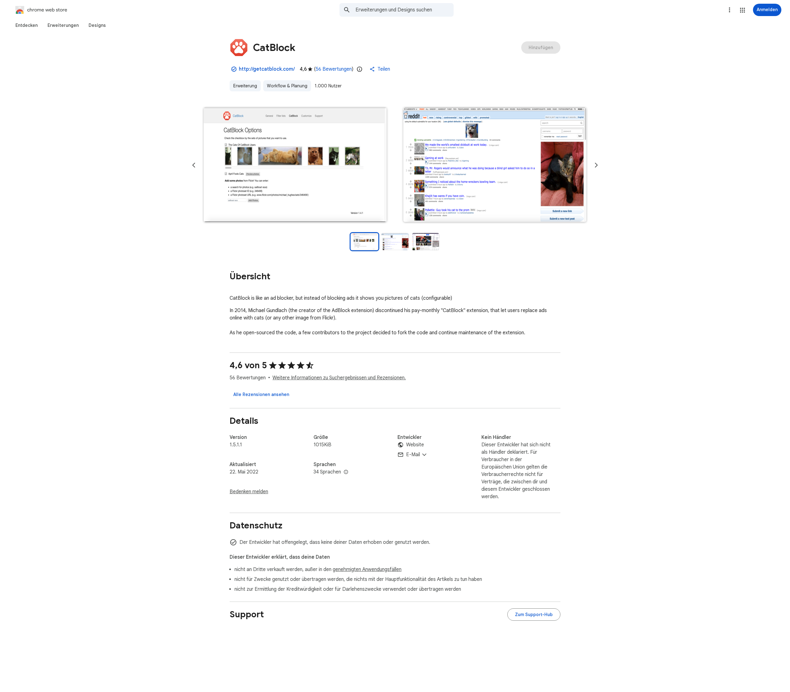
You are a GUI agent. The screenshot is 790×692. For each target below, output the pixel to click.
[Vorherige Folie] (194, 165)
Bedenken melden (249, 492)
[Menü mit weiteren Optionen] (729, 10)
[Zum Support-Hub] (533, 614)
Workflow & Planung (287, 86)
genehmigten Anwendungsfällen (367, 569)
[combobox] (405, 10)
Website (415, 445)
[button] (742, 10)
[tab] (26, 25)
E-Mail (413, 455)
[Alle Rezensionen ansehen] (261, 394)
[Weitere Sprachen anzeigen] (346, 472)
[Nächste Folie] (596, 165)
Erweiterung (245, 86)
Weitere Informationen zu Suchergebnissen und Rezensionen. (339, 378)
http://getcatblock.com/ (267, 69)
